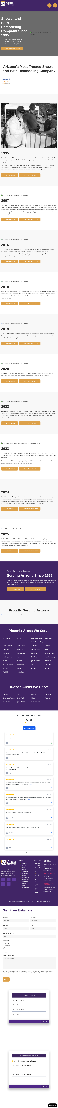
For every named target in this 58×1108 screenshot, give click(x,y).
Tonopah (47, 668)
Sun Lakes (48, 664)
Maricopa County (8, 657)
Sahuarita (34, 694)
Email (32, 925)
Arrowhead (6, 642)
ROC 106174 (6, 8)
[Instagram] (14, 879)
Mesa (18, 657)
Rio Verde (48, 661)
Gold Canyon (21, 653)
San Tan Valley (8, 664)
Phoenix (19, 661)
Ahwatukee (6, 638)
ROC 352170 (2, 8)
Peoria (5, 661)
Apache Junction (36, 638)
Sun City (33, 664)
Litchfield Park (49, 653)
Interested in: (7, 940)
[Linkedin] (8, 884)
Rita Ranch (48, 694)
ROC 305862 (10, 8)
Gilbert (47, 649)
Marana (47, 698)
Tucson (5, 694)
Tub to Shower (7, 945)
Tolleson (33, 668)
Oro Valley (6, 702)
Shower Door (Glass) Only (9, 950)
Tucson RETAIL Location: (49, 883)
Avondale (20, 642)
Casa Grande (7, 645)
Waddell (5, 672)
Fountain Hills (35, 649)
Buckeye (47, 642)
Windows (6, 952)
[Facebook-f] (3, 879)
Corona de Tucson (9, 698)
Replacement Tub (7, 947)
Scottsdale (20, 664)
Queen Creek (35, 661)
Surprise (5, 668)
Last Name (33, 917)
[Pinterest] (3, 884)
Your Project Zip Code (9, 933)
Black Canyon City (37, 642)
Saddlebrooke (35, 702)
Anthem (19, 638)
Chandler (34, 645)
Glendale (6, 653)
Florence (20, 649)
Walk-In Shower (7, 943)
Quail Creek (21, 702)
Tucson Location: (50, 873)
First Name (6, 917)
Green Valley (21, 698)
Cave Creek (21, 645)
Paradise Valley (50, 657)
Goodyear (34, 653)
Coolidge (6, 649)
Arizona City (49, 638)
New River (34, 657)
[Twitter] (8, 879)
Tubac (33, 698)
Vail (18, 694)
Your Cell (6, 925)
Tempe (19, 668)
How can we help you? (9, 955)
